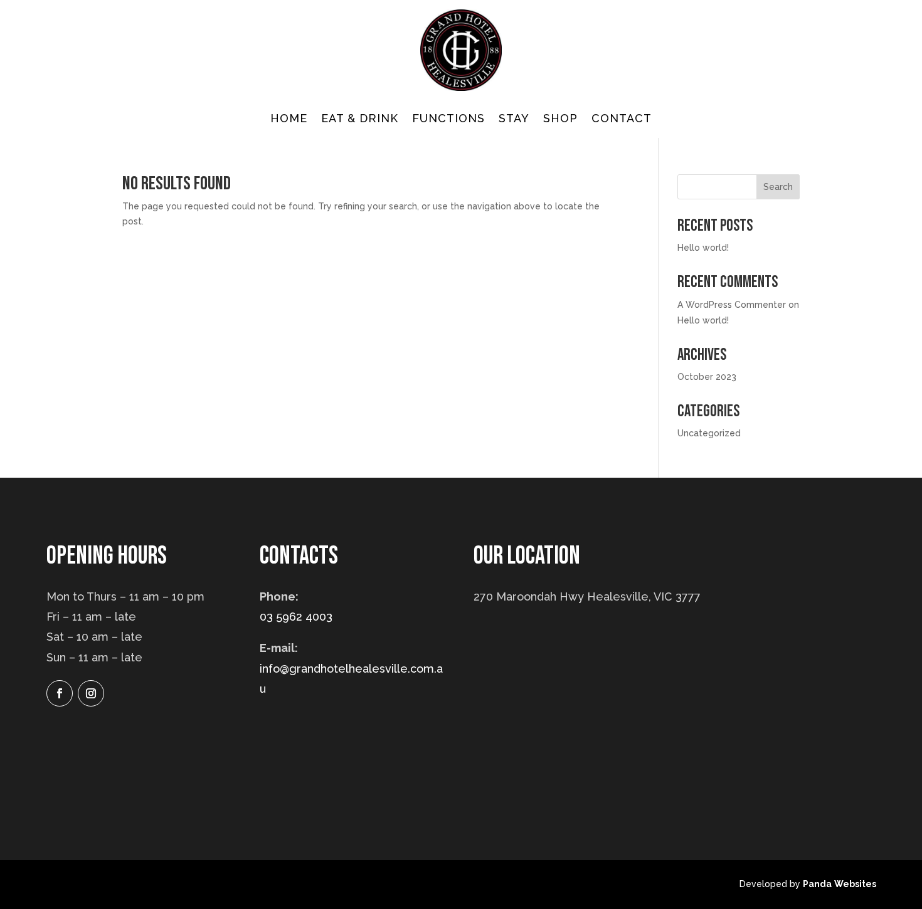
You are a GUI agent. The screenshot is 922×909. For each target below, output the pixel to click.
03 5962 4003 (296, 616)
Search (778, 187)
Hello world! (703, 248)
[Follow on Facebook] (59, 693)
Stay (514, 119)
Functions (448, 119)
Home (288, 119)
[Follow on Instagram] (91, 693)
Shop (560, 119)
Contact (621, 119)
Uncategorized (709, 433)
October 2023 (706, 377)
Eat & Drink (359, 119)
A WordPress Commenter (731, 305)
